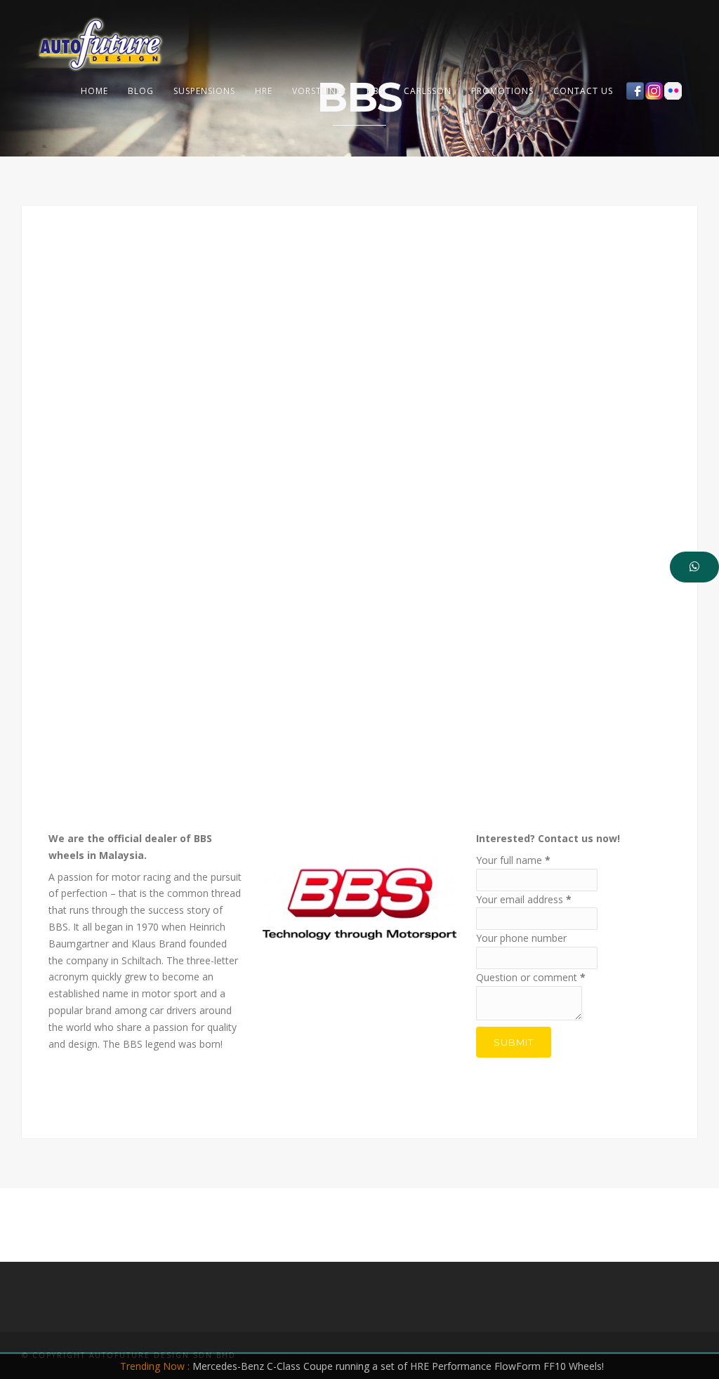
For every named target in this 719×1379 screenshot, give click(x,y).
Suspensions (204, 91)
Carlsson (427, 91)
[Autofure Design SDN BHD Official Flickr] (673, 91)
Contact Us (583, 91)
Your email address (524, 899)
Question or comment (531, 977)
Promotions (502, 91)
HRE (263, 91)
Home (94, 91)
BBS (375, 91)
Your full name (513, 860)
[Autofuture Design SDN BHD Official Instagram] (654, 91)
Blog (141, 91)
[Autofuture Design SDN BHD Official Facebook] (635, 91)
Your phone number (521, 938)
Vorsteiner (319, 91)
